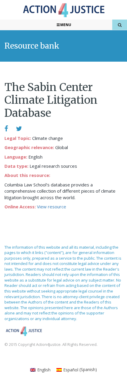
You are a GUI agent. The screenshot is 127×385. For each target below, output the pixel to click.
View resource (51, 207)
